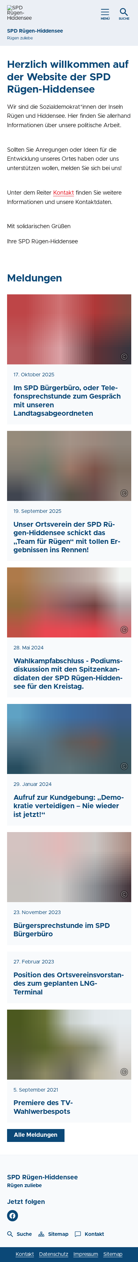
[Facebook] (12, 1215)
